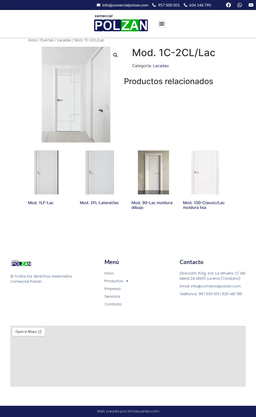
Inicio (32, 40)
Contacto (113, 304)
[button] (162, 24)
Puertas (47, 40)
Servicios (112, 296)
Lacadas (64, 40)
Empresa (112, 288)
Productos (113, 280)
